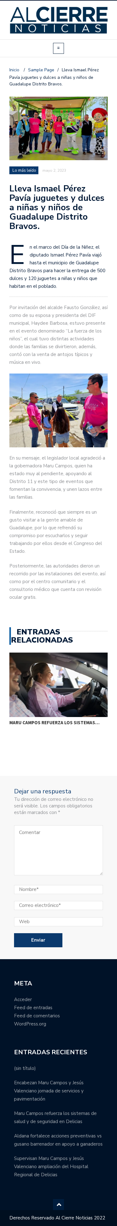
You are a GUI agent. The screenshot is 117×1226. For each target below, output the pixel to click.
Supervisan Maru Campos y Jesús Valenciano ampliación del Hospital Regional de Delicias (51, 1166)
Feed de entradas (33, 1008)
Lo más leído (24, 170)
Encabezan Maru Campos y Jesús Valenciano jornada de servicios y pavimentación (49, 1091)
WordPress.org (30, 1024)
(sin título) (25, 1068)
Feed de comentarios (37, 1016)
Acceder (23, 999)
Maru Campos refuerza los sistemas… (54, 722)
